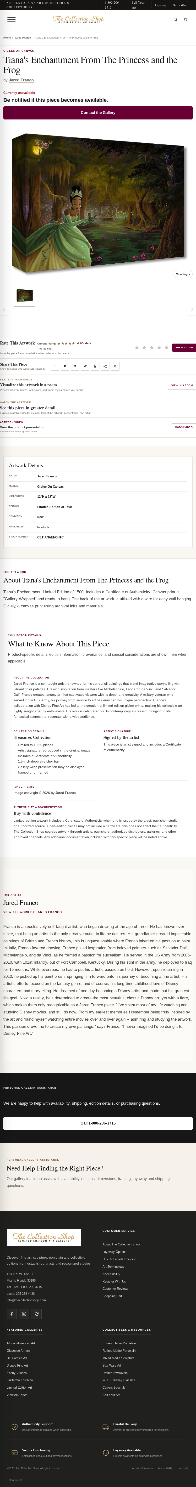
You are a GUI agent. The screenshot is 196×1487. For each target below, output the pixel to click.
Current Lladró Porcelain (119, 1343)
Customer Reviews (116, 1288)
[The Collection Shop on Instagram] (24, 1314)
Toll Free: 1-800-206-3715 (24, 1287)
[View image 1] (24, 295)
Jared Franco (23, 37)
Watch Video (184, 427)
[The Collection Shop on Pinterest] (37, 1314)
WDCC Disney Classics (119, 1380)
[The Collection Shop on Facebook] (12, 1314)
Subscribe (179, 5)
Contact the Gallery (98, 113)
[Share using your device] (105, 366)
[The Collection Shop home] (94, 19)
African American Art (21, 1343)
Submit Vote (184, 347)
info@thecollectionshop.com (26, 1300)
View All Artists (17, 1395)
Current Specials (114, 1387)
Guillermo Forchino (20, 1380)
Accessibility (111, 1274)
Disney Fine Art (17, 1365)
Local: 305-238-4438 (21, 1293)
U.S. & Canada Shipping (119, 1259)
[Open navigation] (11, 19)
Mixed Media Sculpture (118, 1358)
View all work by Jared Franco (32, 912)
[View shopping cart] (185, 19)
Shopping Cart (112, 1296)
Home (7, 37)
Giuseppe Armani (18, 1350)
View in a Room (182, 385)
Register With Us (114, 1281)
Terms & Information (141, 1468)
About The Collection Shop (121, 1244)
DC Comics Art (17, 1358)
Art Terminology (113, 1266)
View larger (183, 274)
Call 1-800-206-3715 (98, 1123)
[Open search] (175, 19)
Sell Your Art (138, 5)
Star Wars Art (112, 1365)
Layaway (161, 5)
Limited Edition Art (19, 1387)
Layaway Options (114, 1252)
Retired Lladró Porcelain (119, 1350)
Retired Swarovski (115, 1373)
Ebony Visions (17, 1373)
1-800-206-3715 (112, 5)
